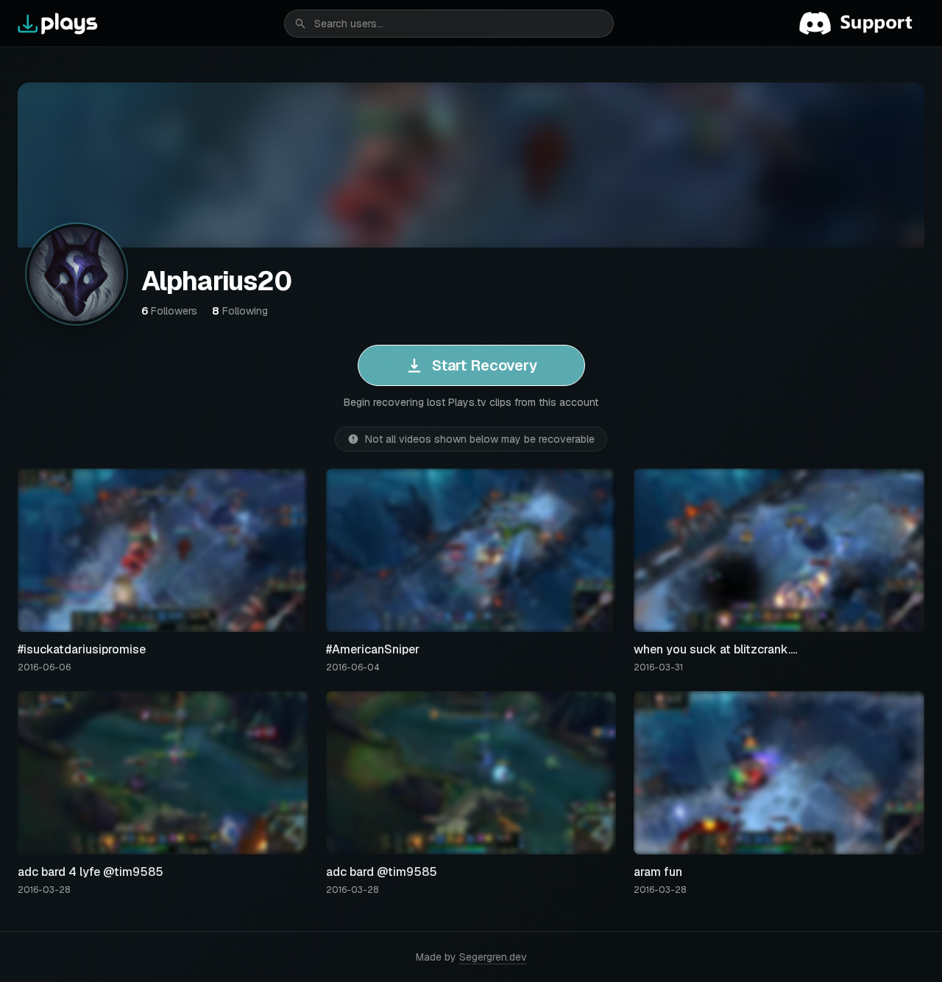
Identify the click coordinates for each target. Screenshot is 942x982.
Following (240, 311)
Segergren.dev (493, 957)
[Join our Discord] (861, 23)
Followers (169, 311)
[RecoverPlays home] (58, 23)
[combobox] (449, 24)
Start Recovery (484, 365)
